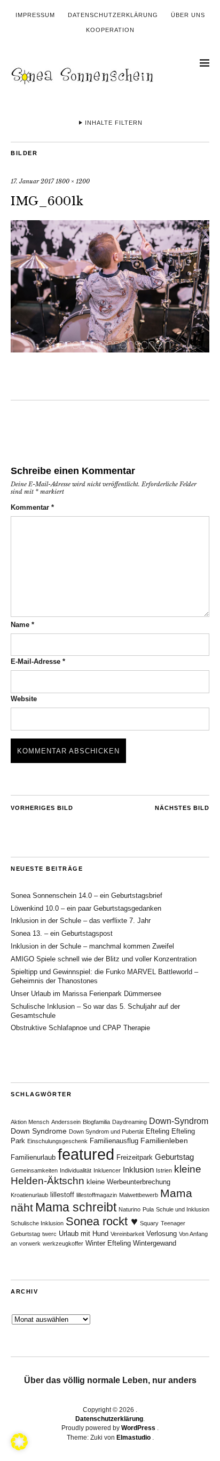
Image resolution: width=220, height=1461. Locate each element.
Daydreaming (129, 1122)
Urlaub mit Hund (83, 1234)
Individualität (75, 1170)
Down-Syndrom (178, 1121)
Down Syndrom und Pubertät (106, 1131)
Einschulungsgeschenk (57, 1141)
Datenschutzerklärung (113, 15)
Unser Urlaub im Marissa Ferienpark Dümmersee (86, 994)
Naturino (129, 1209)
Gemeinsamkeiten (34, 1170)
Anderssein (66, 1122)
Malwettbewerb (138, 1195)
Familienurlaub (33, 1157)
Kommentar (32, 507)
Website (24, 699)
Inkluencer (107, 1170)
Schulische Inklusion (37, 1223)
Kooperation (110, 30)
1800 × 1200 (73, 181)
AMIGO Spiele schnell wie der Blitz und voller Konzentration (104, 959)
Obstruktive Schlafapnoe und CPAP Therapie (80, 1028)
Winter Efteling (108, 1243)
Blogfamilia (96, 1122)
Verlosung (161, 1234)
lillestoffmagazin (96, 1195)
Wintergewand (154, 1243)
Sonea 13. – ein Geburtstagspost (62, 933)
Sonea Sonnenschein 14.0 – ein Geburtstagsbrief (86, 896)
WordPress (138, 1428)
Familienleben (164, 1140)
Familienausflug (114, 1141)
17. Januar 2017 (32, 181)
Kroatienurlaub (29, 1195)
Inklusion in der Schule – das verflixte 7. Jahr (81, 921)
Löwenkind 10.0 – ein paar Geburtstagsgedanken (86, 908)
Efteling (157, 1131)
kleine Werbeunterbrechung (128, 1182)
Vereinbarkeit (127, 1234)
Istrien (164, 1170)
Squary (149, 1223)
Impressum (35, 15)
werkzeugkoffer (63, 1243)
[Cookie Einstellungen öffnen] (19, 1447)
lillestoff (62, 1195)
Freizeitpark (134, 1157)
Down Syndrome (39, 1131)
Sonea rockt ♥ (102, 1221)
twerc (49, 1234)
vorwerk (30, 1243)
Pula (148, 1209)
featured (86, 1154)
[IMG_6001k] (110, 349)
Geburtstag (174, 1156)
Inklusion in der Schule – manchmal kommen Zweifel (92, 946)
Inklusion (138, 1169)
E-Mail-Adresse (38, 661)
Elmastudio (133, 1437)
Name (22, 625)
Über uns (188, 15)
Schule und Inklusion (182, 1209)
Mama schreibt (75, 1207)
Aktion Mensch (30, 1122)
